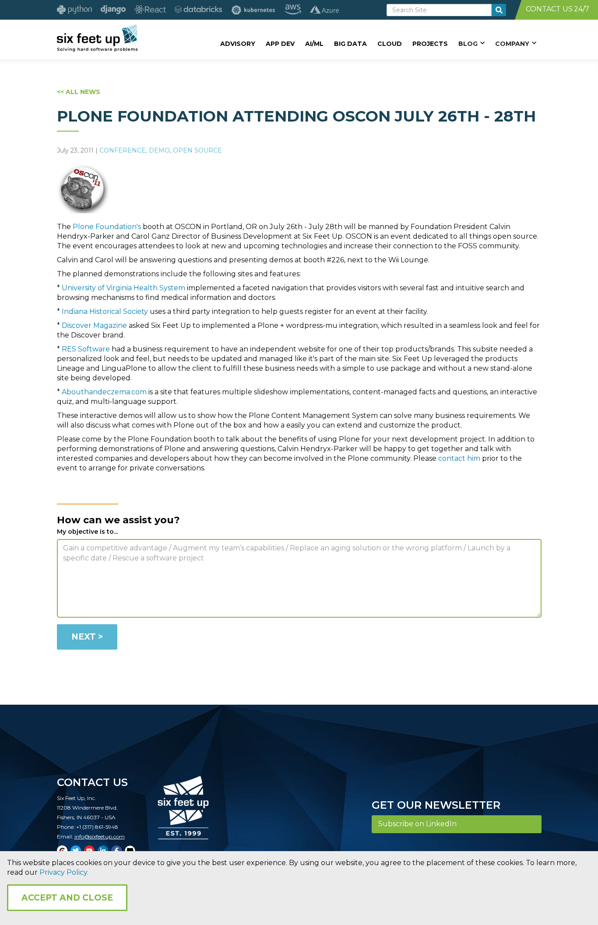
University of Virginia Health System (123, 288)
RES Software (86, 349)
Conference (122, 150)
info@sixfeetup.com (99, 836)
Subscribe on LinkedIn (417, 824)
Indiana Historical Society (105, 311)
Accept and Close (67, 898)
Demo (159, 150)
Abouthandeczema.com (104, 392)
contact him (459, 458)
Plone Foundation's (107, 227)
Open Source (197, 150)
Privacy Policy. (63, 872)
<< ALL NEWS (78, 92)
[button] (471, 43)
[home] (97, 38)
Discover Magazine (94, 325)
